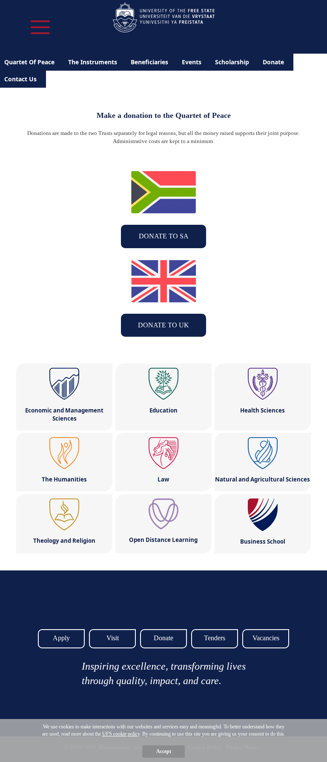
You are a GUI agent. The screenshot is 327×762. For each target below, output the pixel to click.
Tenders (214, 638)
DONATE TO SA (164, 236)
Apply (61, 638)
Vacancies (265, 638)
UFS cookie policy (121, 734)
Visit (112, 638)
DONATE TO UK (163, 325)
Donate (163, 638)
